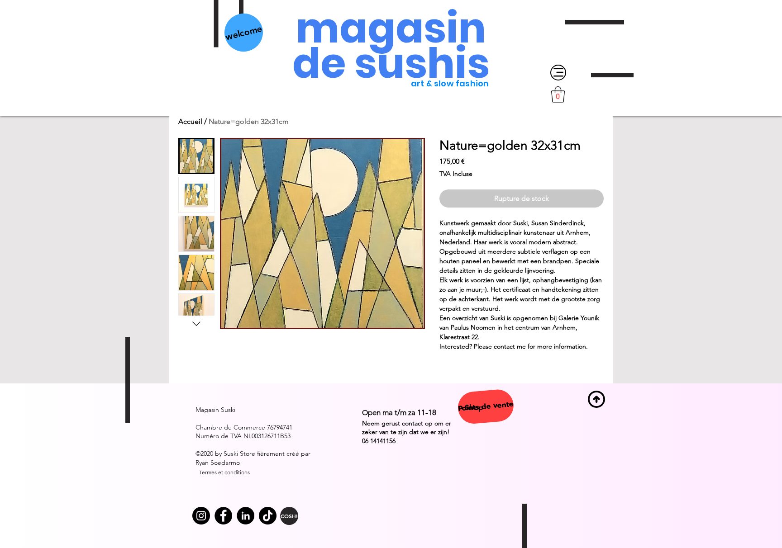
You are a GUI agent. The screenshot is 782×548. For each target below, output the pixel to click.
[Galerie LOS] (223, 515)
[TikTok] (268, 515)
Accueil (190, 121)
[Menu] (558, 72)
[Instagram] (201, 515)
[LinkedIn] (245, 515)
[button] (558, 94)
